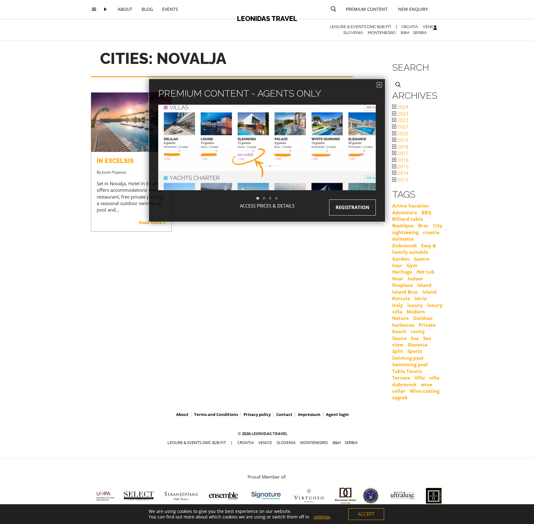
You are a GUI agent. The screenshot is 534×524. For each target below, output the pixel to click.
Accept (366, 514)
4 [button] (279, 198)
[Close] (379, 84)
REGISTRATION (352, 207)
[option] (267, 158)
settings (322, 517)
